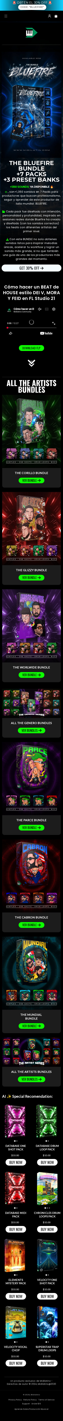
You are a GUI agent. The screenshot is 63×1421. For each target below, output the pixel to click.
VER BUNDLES (30, 730)
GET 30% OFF (29, 268)
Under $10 (36, 1404)
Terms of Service (46, 1400)
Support (26, 1404)
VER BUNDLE (29, 480)
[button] (6, 16)
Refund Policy (30, 1400)
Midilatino (35, 1394)
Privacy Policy (15, 1400)
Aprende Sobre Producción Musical (31, 1409)
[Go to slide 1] (15, 1141)
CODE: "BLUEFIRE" (32, 7)
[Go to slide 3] (49, 1208)
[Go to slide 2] (16, 1141)
